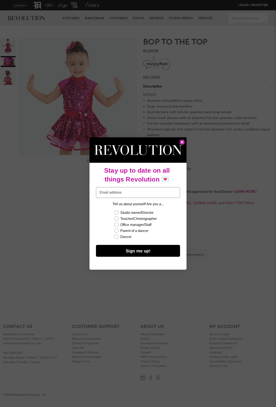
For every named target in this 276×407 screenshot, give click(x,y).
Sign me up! (138, 251)
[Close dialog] (182, 142)
